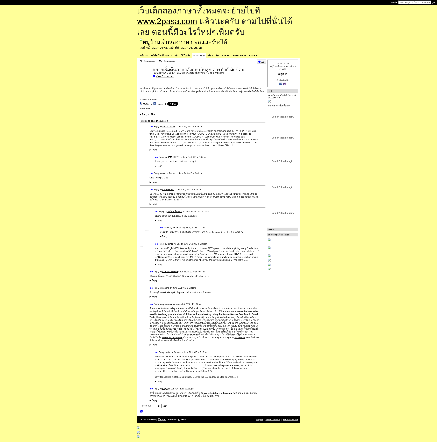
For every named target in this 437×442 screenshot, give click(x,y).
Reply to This (147, 114)
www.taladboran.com (172, 337)
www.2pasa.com (167, 20)
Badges (259, 419)
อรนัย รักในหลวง (174, 211)
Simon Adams (168, 126)
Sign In (393, 2)
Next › (165, 405)
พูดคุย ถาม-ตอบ (216, 72)
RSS (141, 411)
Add (263, 61)
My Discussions (167, 61)
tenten (175, 227)
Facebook (161, 104)
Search (433, 2)
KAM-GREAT (170, 72)
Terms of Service (290, 419)
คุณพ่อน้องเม (168, 303)
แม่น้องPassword (170, 271)
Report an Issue (273, 419)
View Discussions (165, 76)
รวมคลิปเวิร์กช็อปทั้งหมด (279, 105)
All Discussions (147, 61)
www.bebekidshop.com (197, 276)
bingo (165, 388)
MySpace (147, 104)
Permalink (151, 126)
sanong (165, 287)
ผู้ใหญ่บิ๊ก (162, 419)
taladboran (240, 337)
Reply (153, 149)
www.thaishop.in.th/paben (172, 292)
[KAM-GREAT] (145, 76)
